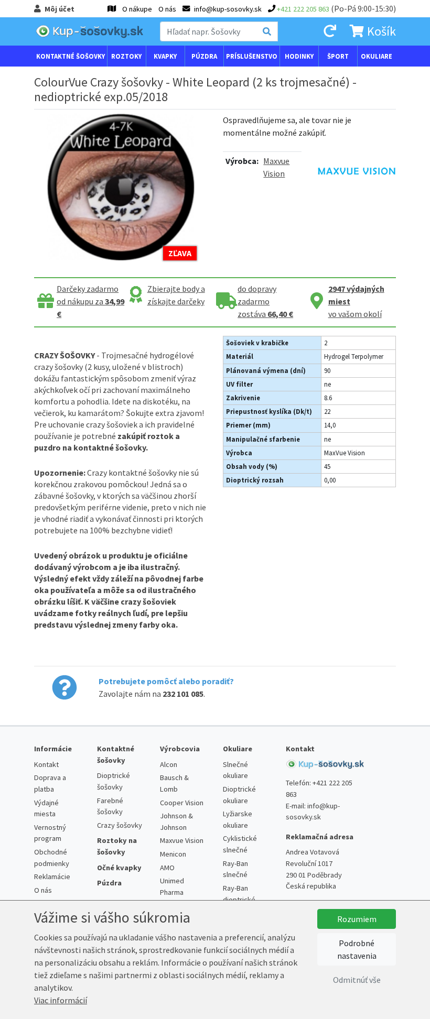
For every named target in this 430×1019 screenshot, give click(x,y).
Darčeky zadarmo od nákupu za (90, 301)
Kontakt (46, 764)
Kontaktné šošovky (70, 56)
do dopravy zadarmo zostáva (265, 301)
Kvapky (165, 56)
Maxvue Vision (181, 840)
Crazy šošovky (119, 825)
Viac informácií (60, 1000)
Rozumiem (357, 919)
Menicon (173, 854)
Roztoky (126, 56)
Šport (338, 56)
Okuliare (376, 56)
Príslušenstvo (251, 56)
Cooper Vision (181, 802)
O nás (167, 9)
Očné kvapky (119, 867)
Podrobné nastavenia (357, 949)
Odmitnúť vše (357, 979)
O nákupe (137, 9)
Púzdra (204, 56)
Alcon (168, 764)
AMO (167, 867)
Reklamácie (52, 876)
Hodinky (299, 56)
